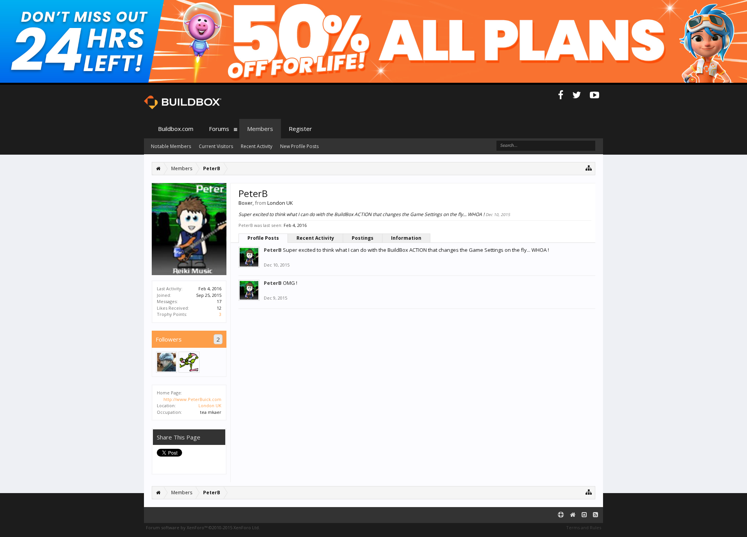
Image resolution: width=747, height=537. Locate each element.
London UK (209, 405)
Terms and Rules (583, 527)
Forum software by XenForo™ (203, 527)
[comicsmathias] (189, 362)
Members (260, 129)
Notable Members (171, 146)
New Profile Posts (299, 146)
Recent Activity (315, 238)
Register (300, 129)
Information (406, 238)
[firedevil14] (166, 362)
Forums (219, 129)
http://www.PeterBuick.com (192, 399)
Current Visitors (216, 146)
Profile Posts (263, 238)
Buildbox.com (175, 129)
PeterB (273, 249)
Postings (363, 238)
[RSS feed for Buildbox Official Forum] (595, 515)
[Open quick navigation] (589, 167)
